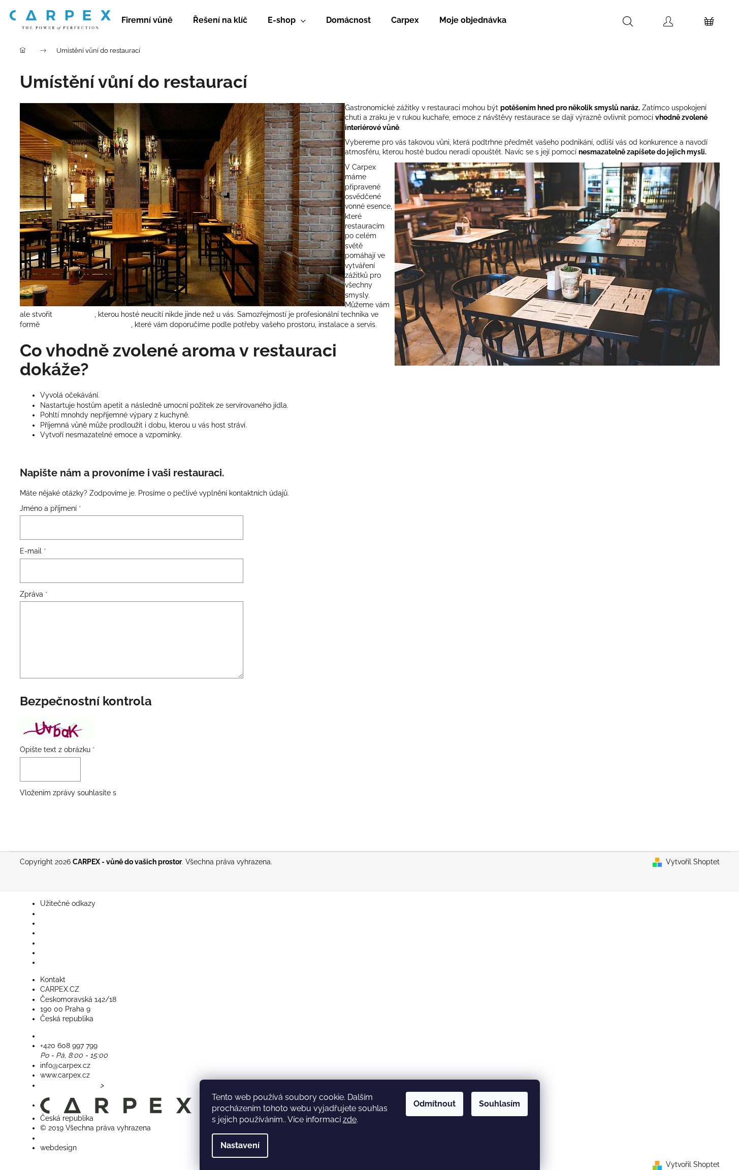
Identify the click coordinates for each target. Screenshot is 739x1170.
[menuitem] (147, 20)
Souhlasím (499, 1104)
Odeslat (50, 821)
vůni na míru (74, 314)
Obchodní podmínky (74, 943)
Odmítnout (434, 1104)
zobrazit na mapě (69, 1085)
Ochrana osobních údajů (80, 962)
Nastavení (240, 1145)
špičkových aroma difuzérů (86, 324)
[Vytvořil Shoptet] (657, 1164)
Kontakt (53, 923)
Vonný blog (59, 933)
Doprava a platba (69, 953)
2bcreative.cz (100, 1148)
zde (350, 1119)
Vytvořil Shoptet (693, 862)
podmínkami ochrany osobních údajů (179, 793)
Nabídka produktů (70, 913)
